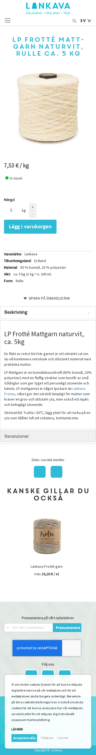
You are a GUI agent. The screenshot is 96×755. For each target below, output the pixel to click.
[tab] (48, 312)
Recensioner (16, 436)
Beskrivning (15, 312)
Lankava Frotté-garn (47, 566)
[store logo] (48, 8)
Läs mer (62, 738)
